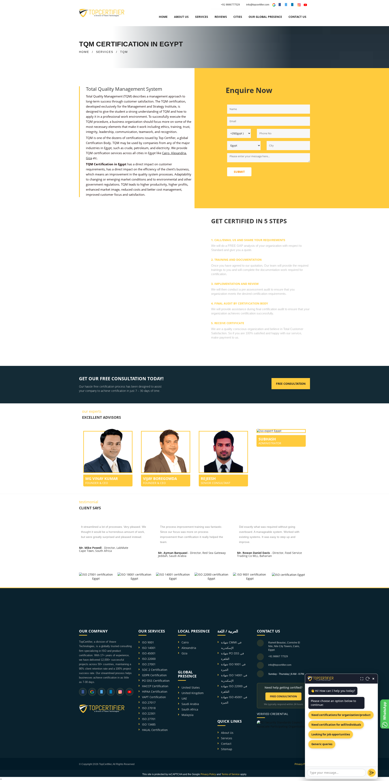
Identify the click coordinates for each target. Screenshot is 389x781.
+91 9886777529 (230, 4)
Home (163, 17)
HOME (84, 51)
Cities (237, 17)
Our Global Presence (265, 17)
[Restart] (368, 679)
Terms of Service (230, 774)
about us (181, 17)
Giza (89, 158)
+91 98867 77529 (278, 656)
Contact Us (297, 17)
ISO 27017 (149, 702)
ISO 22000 (149, 659)
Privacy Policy (302, 764)
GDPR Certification (154, 675)
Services (226, 738)
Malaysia (187, 715)
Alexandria (178, 153)
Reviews (221, 17)
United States (191, 687)
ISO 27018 (149, 708)
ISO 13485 (149, 724)
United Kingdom (193, 693)
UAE (184, 698)
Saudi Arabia (190, 704)
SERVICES (104, 51)
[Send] (372, 773)
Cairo (165, 153)
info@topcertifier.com (257, 4)
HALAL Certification (155, 730)
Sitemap (226, 749)
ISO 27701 (149, 719)
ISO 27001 (149, 664)
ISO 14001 (149, 648)
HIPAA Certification (154, 691)
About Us (227, 733)
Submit (239, 172)
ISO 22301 (149, 713)
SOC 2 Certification (154, 670)
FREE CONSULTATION (283, 696)
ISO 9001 (148, 642)
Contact (226, 744)
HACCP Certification (155, 686)
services (201, 17)
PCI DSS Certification (156, 681)
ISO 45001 (149, 653)
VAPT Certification (154, 697)
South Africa (190, 709)
